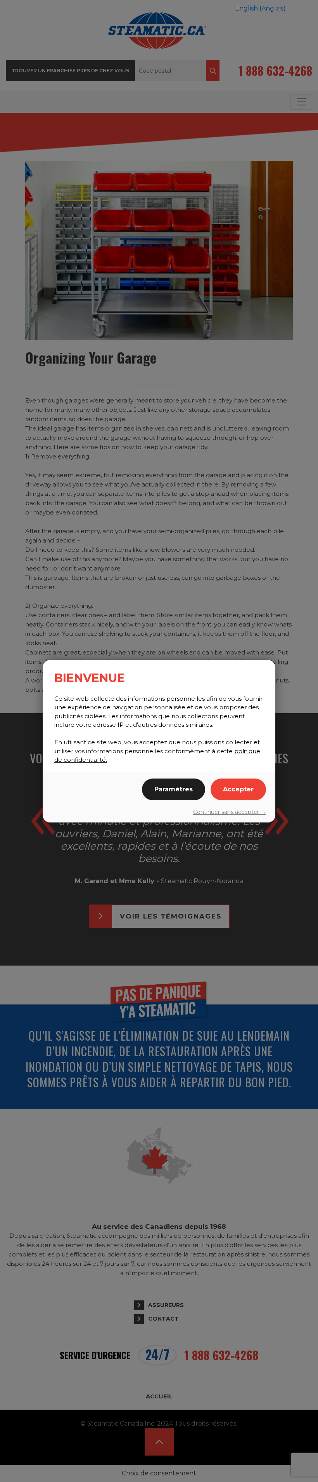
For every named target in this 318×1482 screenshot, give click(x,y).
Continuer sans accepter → (229, 811)
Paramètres (173, 789)
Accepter (238, 789)
